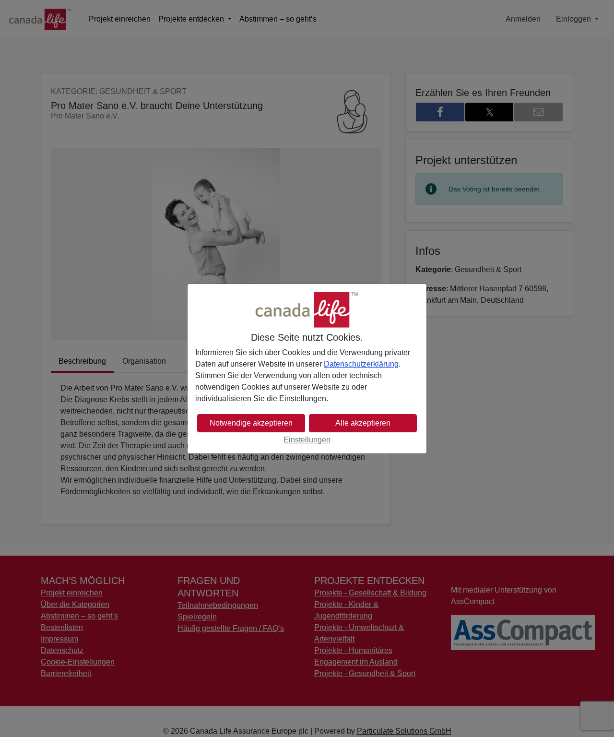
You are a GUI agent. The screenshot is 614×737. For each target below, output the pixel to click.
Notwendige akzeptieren (251, 423)
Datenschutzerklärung (361, 364)
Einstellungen (307, 440)
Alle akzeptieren (362, 423)
